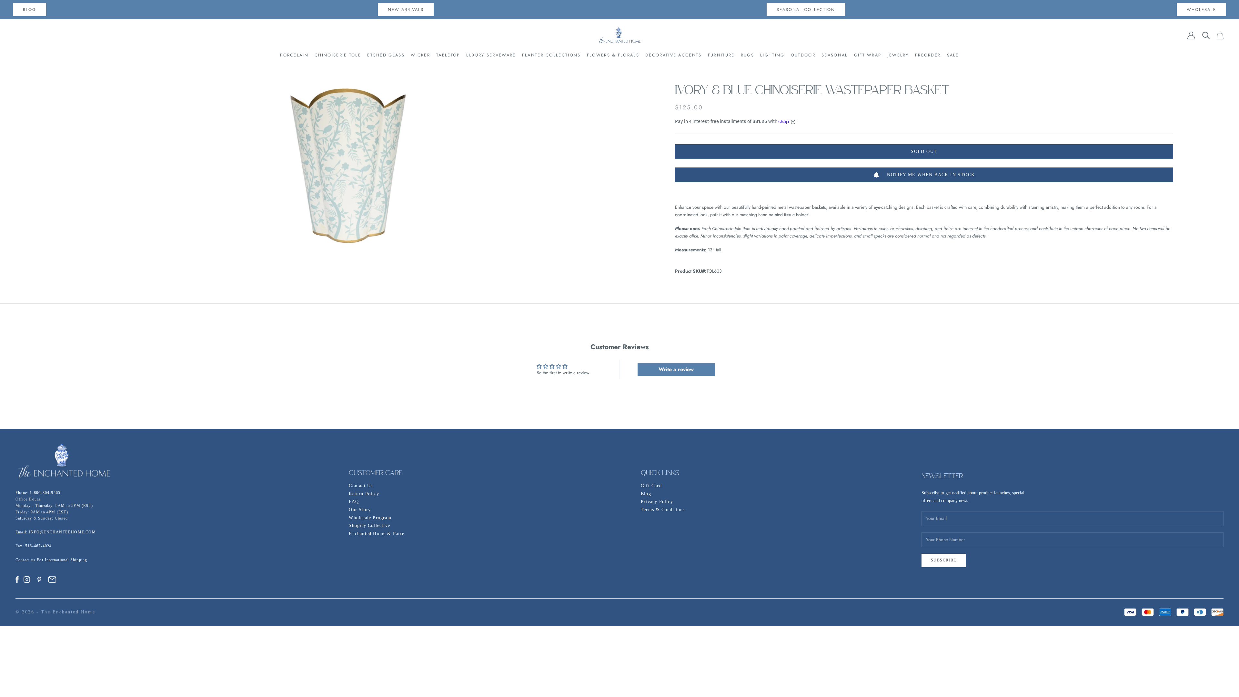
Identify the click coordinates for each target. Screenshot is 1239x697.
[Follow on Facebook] (17, 579)
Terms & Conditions (663, 509)
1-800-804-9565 (45, 492)
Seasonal (834, 55)
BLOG (29, 9)
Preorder (928, 55)
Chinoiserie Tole (338, 55)
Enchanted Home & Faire (376, 533)
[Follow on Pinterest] (39, 579)
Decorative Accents (673, 55)
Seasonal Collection (806, 9)
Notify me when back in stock (931, 174)
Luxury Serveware (491, 55)
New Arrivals (406, 9)
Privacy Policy (657, 501)
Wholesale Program (370, 517)
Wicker (420, 55)
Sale (953, 55)
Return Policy (364, 493)
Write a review (676, 369)
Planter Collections (551, 55)
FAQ (354, 501)
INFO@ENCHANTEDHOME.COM (62, 532)
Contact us (26, 560)
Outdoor (803, 55)
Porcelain (294, 55)
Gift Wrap (867, 55)
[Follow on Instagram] (26, 579)
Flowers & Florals (613, 55)
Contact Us (361, 485)
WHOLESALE (1201, 9)
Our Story (360, 509)
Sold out (924, 151)
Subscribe (943, 560)
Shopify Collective (369, 525)
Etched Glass (386, 55)
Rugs (747, 55)
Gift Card (651, 485)
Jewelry (898, 55)
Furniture (721, 55)
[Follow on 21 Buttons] (52, 579)
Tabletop (448, 55)
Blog (646, 493)
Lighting (772, 55)
